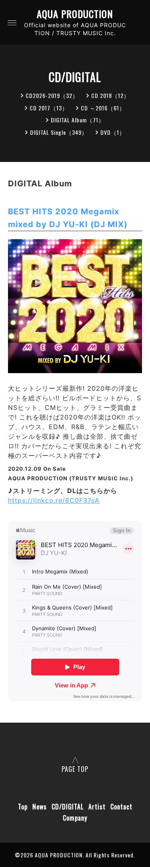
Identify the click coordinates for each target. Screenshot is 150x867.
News (39, 806)
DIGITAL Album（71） (77, 120)
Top (23, 806)
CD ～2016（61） (103, 108)
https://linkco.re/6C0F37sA (54, 500)
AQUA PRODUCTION (75, 14)
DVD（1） (112, 132)
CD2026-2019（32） (52, 95)
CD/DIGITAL (68, 806)
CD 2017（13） (49, 108)
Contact (121, 806)
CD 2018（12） (110, 95)
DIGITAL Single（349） (59, 132)
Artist (97, 806)
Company (75, 818)
